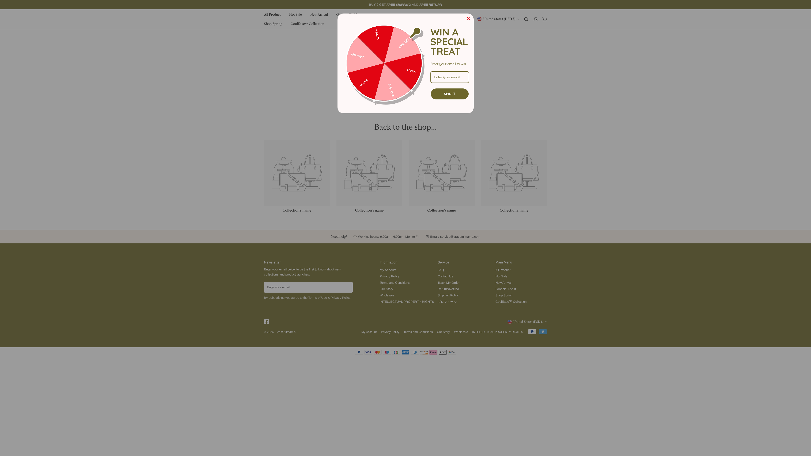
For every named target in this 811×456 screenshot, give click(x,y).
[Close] (469, 19)
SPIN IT (449, 94)
